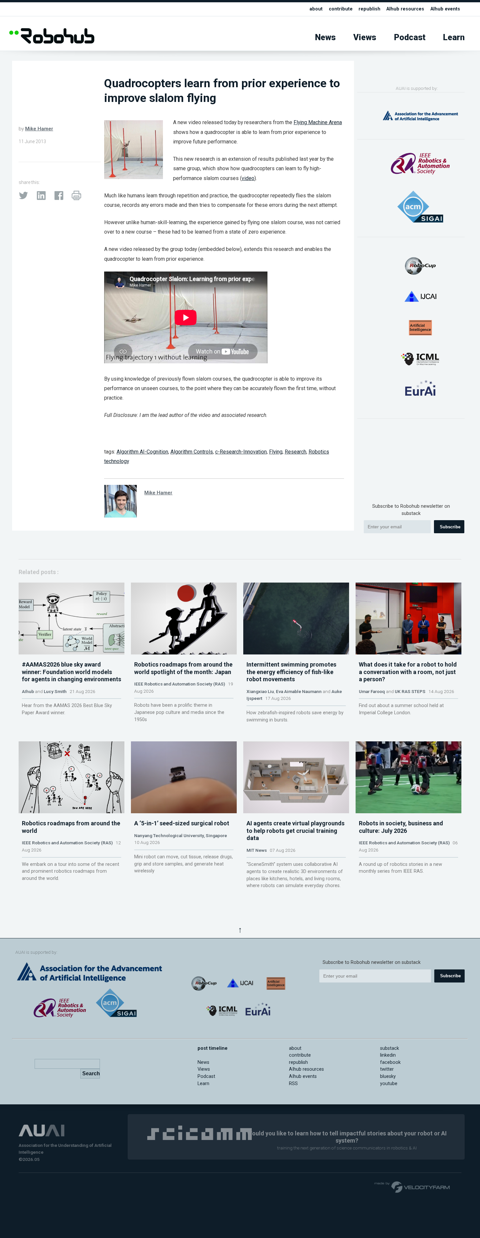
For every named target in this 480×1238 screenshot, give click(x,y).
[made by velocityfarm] (412, 1187)
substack (389, 1048)
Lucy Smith (55, 691)
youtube (388, 1083)
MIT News (257, 850)
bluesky (388, 1076)
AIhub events (445, 9)
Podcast (409, 37)
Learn (454, 37)
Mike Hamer (39, 129)
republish (369, 9)
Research (295, 452)
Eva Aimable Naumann (299, 691)
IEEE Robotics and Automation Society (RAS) (179, 683)
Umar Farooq (372, 691)
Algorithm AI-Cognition (142, 452)
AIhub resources (405, 9)
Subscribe (450, 526)
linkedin (388, 1055)
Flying (275, 452)
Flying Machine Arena (318, 122)
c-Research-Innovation (241, 452)
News (325, 37)
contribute (341, 9)
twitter (387, 1069)
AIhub (28, 691)
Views (364, 37)
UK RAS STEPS (410, 691)
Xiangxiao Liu (260, 691)
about (316, 9)
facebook (390, 1062)
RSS (293, 1083)
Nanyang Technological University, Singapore (180, 835)
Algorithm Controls (191, 452)
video (248, 178)
